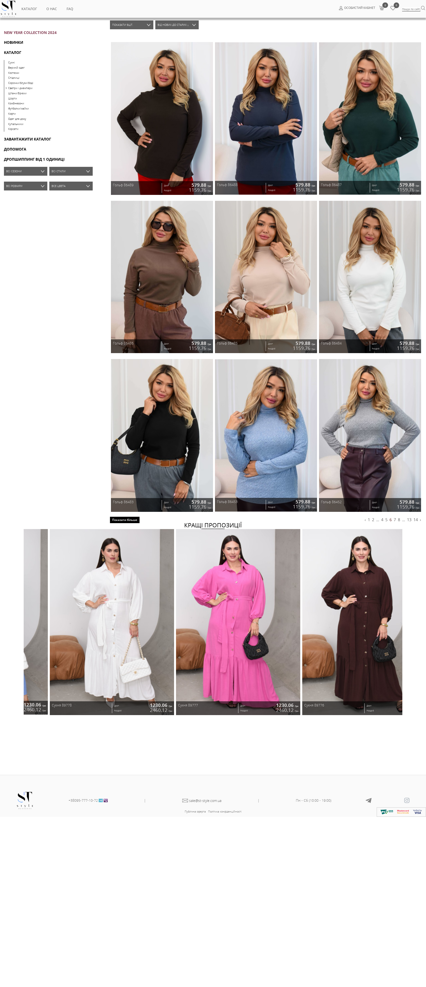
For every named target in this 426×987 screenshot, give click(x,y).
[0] (381, 8)
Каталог (29, 8)
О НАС (51, 8)
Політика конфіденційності (224, 811)
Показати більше (124, 520)
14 (415, 519)
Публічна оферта (195, 811)
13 (409, 519)
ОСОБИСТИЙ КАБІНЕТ (359, 8)
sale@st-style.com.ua (205, 800)
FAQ (70, 8)
